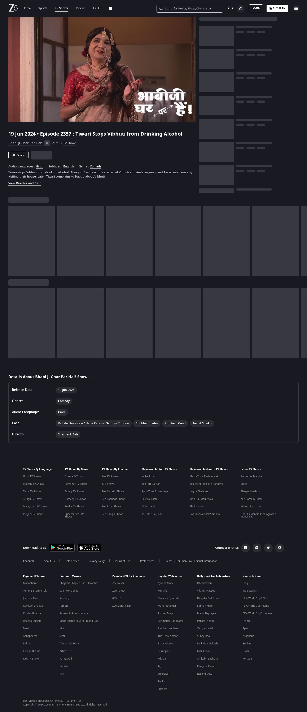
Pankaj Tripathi (205, 621)
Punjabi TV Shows (33, 514)
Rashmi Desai (205, 674)
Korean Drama (31, 651)
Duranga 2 (164, 651)
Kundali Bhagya (32, 613)
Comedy (95, 167)
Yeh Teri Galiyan (151, 484)
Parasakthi (66, 659)
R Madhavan (204, 583)
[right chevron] (302, 241)
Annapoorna (30, 636)
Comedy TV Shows (75, 499)
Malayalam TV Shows (35, 506)
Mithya (162, 659)
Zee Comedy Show (251, 499)
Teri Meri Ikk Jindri (152, 514)
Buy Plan (279, 8)
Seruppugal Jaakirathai (171, 621)
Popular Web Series (170, 576)
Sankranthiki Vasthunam (74, 613)
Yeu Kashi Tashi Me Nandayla (207, 484)
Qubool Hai (148, 506)
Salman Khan (204, 606)
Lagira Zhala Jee (199, 491)
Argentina (248, 636)
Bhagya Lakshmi (250, 491)
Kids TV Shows (31, 659)
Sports (42, 8)
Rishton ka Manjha (251, 476)
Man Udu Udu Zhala (201, 499)
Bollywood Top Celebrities (213, 576)
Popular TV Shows (34, 576)
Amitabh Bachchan (208, 659)
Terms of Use (122, 561)
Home (27, 8)
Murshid (162, 591)
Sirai (62, 636)
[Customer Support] (230, 8)
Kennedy (65, 598)
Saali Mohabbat (69, 591)
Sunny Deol (203, 636)
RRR (62, 674)
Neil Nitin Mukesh (207, 643)
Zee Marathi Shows (113, 491)
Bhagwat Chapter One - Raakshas (79, 583)
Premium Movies (70, 576)
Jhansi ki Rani (30, 598)
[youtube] (279, 547)
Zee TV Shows (110, 476)
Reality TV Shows (74, 506)
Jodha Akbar (149, 476)
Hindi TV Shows (32, 476)
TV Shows (61, 8)
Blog (245, 583)
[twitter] (268, 547)
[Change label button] (241, 9)
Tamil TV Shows (32, 491)
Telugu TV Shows (33, 499)
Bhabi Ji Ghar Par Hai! (25, 143)
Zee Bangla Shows (112, 514)
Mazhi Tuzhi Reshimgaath (204, 476)
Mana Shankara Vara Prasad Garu (79, 621)
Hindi (39, 167)
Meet (244, 484)
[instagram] (257, 547)
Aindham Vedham (168, 628)
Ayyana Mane (166, 583)
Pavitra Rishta (150, 499)
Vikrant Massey (206, 591)
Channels (28, 561)
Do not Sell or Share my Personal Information (191, 561)
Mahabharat (30, 583)
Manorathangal (167, 606)
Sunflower (164, 674)
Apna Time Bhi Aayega (155, 491)
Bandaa (64, 666)
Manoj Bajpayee (206, 613)
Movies (80, 8)
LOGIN (256, 8)
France (247, 621)
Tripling (162, 681)
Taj (159, 666)
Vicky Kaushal (205, 628)
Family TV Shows (74, 491)
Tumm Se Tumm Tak (35, 591)
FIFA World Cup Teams (256, 606)
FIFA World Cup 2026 (255, 598)
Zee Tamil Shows (111, 506)
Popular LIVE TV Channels (128, 576)
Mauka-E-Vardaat (251, 506)
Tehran (64, 606)
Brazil (246, 651)
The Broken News (168, 636)
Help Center (72, 561)
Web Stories (250, 591)
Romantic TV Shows (76, 484)
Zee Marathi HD (121, 606)
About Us (49, 561)
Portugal (248, 659)
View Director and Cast (24, 183)
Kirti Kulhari (204, 651)
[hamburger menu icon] (296, 8)
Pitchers (162, 689)
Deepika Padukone (208, 598)
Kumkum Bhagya (33, 606)
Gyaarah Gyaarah (168, 598)
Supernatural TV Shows (74, 515)
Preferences (147, 561)
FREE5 (97, 8)
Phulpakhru (196, 506)
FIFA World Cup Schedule (257, 613)
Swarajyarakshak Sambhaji (205, 514)
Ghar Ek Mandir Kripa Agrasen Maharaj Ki (258, 515)
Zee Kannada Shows (113, 499)
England (247, 643)
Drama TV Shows (75, 476)
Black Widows (166, 643)
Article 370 (66, 651)
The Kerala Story (69, 643)
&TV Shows (108, 484)
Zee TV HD (118, 591)
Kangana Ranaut (206, 666)
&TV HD (116, 598)
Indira (26, 643)
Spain (246, 628)
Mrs (62, 628)
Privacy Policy (97, 561)
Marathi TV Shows (33, 484)
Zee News (118, 583)
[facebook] (245, 547)
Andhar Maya (166, 613)
